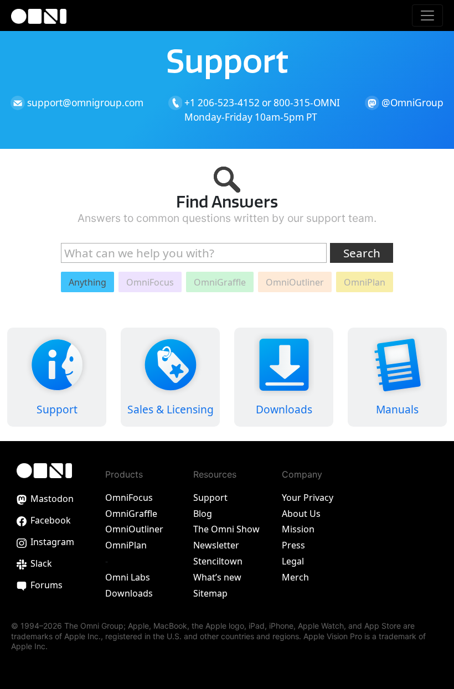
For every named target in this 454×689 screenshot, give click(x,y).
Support (210, 497)
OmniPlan (126, 545)
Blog (202, 513)
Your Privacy (307, 497)
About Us (301, 513)
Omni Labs (127, 577)
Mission (298, 529)
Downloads (129, 593)
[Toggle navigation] (427, 15)
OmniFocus (129, 497)
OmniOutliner (134, 529)
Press (293, 545)
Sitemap (210, 593)
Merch (295, 577)
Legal (293, 561)
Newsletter (216, 545)
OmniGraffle (131, 513)
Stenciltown (218, 561)
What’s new (217, 577)
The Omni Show (226, 529)
